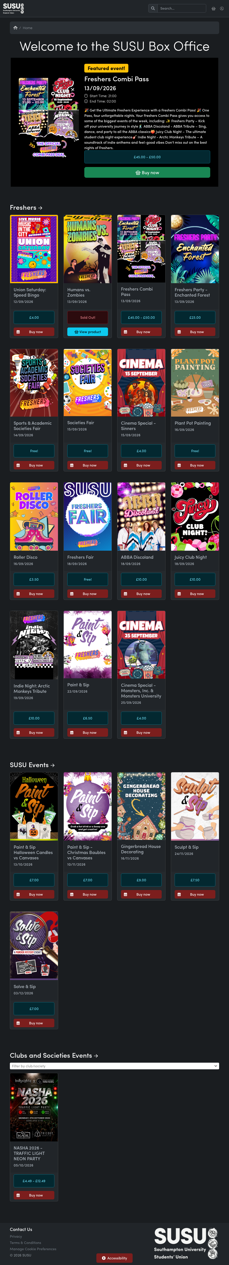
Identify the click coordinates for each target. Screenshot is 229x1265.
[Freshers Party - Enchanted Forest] (195, 249)
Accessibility (117, 1258)
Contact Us (21, 1229)
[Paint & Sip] (88, 644)
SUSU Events (30, 764)
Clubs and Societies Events (52, 1055)
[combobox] (114, 1066)
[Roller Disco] (34, 516)
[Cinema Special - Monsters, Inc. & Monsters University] (141, 645)
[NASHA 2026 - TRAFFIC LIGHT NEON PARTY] (34, 1107)
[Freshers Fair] (88, 516)
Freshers (24, 207)
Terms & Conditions (25, 1242)
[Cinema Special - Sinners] (141, 383)
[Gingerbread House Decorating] (141, 806)
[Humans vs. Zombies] (88, 249)
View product (89, 331)
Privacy (16, 1236)
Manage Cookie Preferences (33, 1248)
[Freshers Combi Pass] (114, 185)
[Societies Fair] (88, 382)
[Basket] (214, 8)
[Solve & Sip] (34, 946)
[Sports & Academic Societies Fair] (34, 383)
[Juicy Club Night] (195, 516)
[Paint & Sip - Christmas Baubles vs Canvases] (88, 806)
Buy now (150, 172)
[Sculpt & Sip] (195, 806)
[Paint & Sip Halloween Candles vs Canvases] (34, 806)
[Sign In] (222, 8)
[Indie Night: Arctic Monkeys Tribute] (34, 645)
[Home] (13, 8)
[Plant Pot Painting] (195, 383)
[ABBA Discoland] (141, 516)
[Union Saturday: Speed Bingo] (34, 249)
